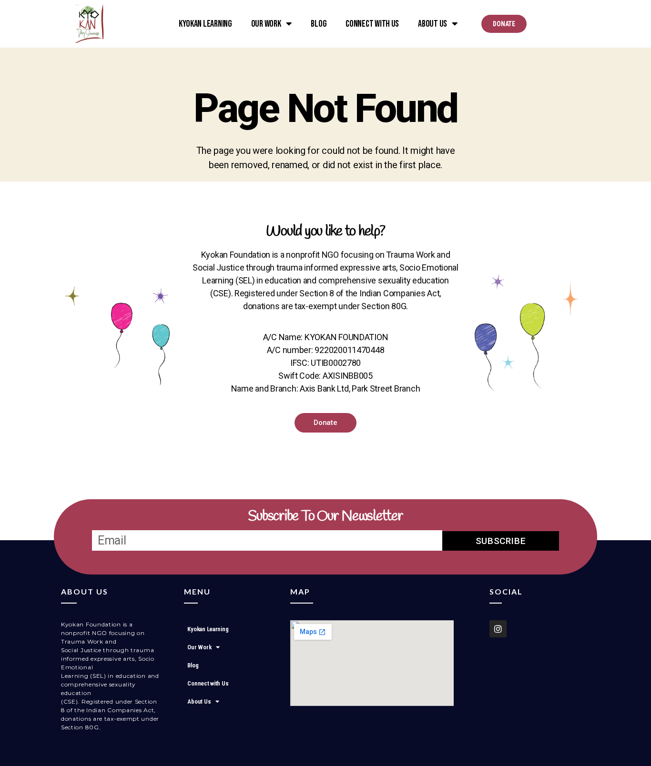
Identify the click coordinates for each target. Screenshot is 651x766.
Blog (318, 24)
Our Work (266, 24)
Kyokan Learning (205, 24)
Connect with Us (372, 24)
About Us (432, 24)
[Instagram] (498, 628)
